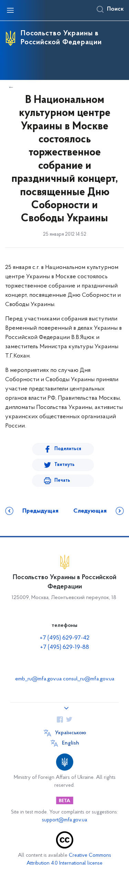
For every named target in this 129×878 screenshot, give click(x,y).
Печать (62, 480)
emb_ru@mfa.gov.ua (38, 679)
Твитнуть (64, 464)
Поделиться (67, 449)
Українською (70, 733)
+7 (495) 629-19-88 (64, 647)
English (70, 743)
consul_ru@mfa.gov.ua (88, 679)
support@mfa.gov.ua (64, 820)
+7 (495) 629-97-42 (64, 638)
